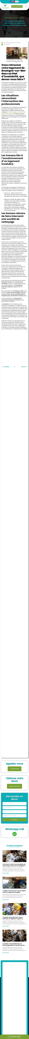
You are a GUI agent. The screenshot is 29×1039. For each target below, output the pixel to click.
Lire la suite (6, 873)
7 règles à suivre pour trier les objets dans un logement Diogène (14, 891)
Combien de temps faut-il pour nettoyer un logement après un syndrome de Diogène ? (13, 918)
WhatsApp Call (14, 829)
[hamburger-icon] (26, 6)
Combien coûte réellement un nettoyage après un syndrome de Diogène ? (13, 945)
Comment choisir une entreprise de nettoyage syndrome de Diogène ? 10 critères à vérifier (14, 865)
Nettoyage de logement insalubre (14, 18)
